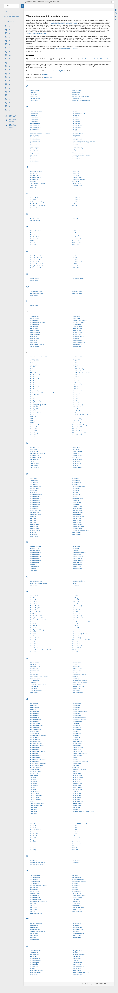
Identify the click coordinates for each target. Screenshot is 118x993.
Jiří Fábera (33, 241)
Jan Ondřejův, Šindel (78, 581)
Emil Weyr (33, 937)
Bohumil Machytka (35, 486)
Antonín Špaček (34, 713)
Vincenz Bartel (76, 98)
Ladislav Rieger (76, 668)
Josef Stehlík (76, 713)
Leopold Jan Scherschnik (79, 753)
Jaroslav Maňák (34, 528)
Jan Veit (32, 905)
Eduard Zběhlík (34, 956)
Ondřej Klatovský (77, 409)
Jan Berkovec (34, 155)
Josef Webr (75, 925)
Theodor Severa (77, 787)
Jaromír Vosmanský (36, 913)
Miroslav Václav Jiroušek (79, 320)
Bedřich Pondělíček (35, 606)
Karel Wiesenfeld (77, 927)
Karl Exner (75, 218)
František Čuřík (34, 179)
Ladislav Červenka (77, 177)
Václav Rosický (76, 684)
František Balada (35, 139)
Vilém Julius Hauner (78, 278)
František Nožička (35, 560)
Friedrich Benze (34, 145)
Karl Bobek (75, 137)
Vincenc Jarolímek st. (78, 342)
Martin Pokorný (76, 608)
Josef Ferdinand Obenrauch (38, 583)
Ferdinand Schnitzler (36, 743)
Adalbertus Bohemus (36, 111)
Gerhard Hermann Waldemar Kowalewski (42, 393)
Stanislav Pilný (76, 638)
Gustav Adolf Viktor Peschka (38, 620)
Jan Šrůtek (33, 789)
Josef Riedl (33, 688)
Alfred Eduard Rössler (36, 664)
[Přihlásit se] (112, 2)
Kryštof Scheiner (77, 741)
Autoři (5, 11)
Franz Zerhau (34, 966)
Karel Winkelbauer (77, 929)
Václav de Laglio (77, 459)
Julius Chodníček (77, 291)
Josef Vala (75, 883)
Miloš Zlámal (76, 956)
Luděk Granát (76, 263)
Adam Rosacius (34, 662)
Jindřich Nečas (34, 566)
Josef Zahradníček (35, 972)
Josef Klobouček (77, 357)
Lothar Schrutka (77, 755)
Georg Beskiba (34, 151)
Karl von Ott (75, 583)
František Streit (34, 761)
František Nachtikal (35, 552)
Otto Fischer (76, 233)
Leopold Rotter (76, 670)
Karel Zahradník (77, 950)
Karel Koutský (76, 375)
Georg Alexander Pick (36, 618)
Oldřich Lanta (76, 457)
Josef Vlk (75, 889)
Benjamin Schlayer (35, 729)
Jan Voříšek (33, 909)
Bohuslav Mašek (35, 488)
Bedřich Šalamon (35, 727)
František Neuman (35, 556)
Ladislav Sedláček (77, 747)
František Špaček (35, 757)
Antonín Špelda (34, 715)
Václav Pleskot (76, 644)
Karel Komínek (76, 371)
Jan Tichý (33, 850)
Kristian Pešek (76, 604)
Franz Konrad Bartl (35, 143)
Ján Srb (32, 787)
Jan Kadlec (33, 399)
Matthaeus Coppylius (78, 179)
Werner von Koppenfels (79, 433)
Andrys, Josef (76, 92)
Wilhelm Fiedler (76, 245)
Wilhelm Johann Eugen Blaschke (82, 155)
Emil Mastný (33, 490)
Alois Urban (33, 860)
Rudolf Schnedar (77, 775)
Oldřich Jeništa (76, 324)
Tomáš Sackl (76, 791)
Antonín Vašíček (35, 877)
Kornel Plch (75, 600)
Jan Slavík (33, 779)
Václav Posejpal (77, 646)
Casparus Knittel (35, 365)
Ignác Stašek (34, 775)
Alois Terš (33, 826)
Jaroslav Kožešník (35, 413)
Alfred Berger (34, 115)
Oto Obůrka (75, 585)
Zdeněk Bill (45, 74)
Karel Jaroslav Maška (78, 486)
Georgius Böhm (34, 149)
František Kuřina (35, 389)
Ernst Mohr (33, 492)
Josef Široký (33, 813)
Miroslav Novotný (77, 560)
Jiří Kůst (32, 423)
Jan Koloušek (34, 407)
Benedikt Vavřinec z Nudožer (38, 885)
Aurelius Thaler (34, 828)
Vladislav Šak (76, 809)
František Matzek (35, 504)
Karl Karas (75, 379)
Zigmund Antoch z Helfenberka (81, 100)
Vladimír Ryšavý (77, 688)
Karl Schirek (75, 735)
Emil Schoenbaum (35, 741)
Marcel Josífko (34, 346)
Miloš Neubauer (77, 558)
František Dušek (35, 204)
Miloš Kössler (76, 401)
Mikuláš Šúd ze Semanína (80, 761)
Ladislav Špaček (77, 751)
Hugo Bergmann (35, 153)
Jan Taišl (32, 844)
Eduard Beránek (35, 135)
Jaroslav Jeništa (35, 332)
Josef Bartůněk (76, 119)
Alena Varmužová (35, 875)
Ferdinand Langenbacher (37, 453)
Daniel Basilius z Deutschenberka (40, 133)
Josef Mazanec (76, 482)
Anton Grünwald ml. (36, 260)
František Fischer (35, 237)
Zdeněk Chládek (77, 293)
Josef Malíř (75, 478)
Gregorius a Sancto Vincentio (38, 901)
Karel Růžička (76, 664)
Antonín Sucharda (35, 719)
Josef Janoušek (34, 338)
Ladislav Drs (76, 204)
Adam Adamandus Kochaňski (38, 357)
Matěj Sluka (75, 757)
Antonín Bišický (34, 119)
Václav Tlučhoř (76, 842)
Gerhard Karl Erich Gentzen (38, 268)
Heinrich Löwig (34, 459)
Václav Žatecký (76, 970)
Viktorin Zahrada (77, 974)
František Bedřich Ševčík (37, 751)
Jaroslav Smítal (34, 797)
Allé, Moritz (75, 94)
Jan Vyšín (33, 911)
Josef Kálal (33, 431)
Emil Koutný (33, 369)
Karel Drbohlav (76, 200)
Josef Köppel (76, 359)
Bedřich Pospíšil (35, 608)
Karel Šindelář (76, 727)
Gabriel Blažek (34, 147)
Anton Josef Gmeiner (36, 256)
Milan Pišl (75, 612)
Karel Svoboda (76, 733)
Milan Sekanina (76, 763)
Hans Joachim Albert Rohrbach (39, 676)
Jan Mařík (33, 520)
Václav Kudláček (77, 427)
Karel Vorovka (76, 893)
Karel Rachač (34, 692)
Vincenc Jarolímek (77, 340)
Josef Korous (76, 361)
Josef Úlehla (76, 860)
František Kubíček (35, 387)
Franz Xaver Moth (35, 510)
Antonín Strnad (34, 717)
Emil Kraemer (34, 371)
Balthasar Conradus (36, 171)
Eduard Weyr (34, 933)
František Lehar (34, 455)
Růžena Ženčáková (78, 966)
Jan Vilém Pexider (35, 626)
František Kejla (34, 381)
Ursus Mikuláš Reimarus (79, 680)
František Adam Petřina (37, 616)
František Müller (35, 506)
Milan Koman (76, 397)
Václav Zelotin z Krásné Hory (80, 972)
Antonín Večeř (34, 879)
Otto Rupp (75, 676)
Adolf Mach (33, 478)
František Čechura (35, 177)
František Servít (34, 749)
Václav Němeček (77, 562)
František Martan (35, 496)
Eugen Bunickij (34, 137)
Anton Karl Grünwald (36, 257)
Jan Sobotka (34, 781)
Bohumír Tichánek (35, 830)
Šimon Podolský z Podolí (79, 634)
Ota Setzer (75, 767)
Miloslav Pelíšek (77, 614)
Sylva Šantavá (76, 785)
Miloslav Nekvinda (77, 556)
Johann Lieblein (34, 463)
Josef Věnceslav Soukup (79, 711)
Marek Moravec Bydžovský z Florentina (83, 141)
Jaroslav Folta (34, 239)
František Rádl (34, 670)
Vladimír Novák (76, 566)
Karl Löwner (75, 449)
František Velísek (35, 895)
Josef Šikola (33, 809)
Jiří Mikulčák (33, 534)
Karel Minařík (76, 488)
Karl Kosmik (75, 381)
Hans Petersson (35, 622)
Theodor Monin (76, 518)
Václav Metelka (76, 522)
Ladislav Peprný (77, 606)
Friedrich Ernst (34, 218)
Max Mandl (75, 500)
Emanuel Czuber (35, 175)
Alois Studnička (34, 707)
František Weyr (34, 939)
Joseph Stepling (77, 721)
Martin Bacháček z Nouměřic (80, 143)
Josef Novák (33, 570)
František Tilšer (34, 834)
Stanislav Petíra (77, 636)
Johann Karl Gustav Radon (38, 684)
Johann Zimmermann (36, 970)
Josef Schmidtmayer (36, 805)
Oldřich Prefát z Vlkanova (79, 618)
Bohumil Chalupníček (36, 293)
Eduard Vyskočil (34, 891)
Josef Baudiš (76, 121)
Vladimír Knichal (77, 429)
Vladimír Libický (77, 467)
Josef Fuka (33, 245)
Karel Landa (76, 447)
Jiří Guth (74, 257)
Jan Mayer (33, 522)
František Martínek (35, 498)
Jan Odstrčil (33, 585)
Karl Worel (75, 931)
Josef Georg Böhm (77, 133)
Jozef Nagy (75, 548)
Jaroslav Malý (34, 526)
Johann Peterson (35, 640)
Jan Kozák (33, 411)
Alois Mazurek (34, 480)
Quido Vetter (76, 903)
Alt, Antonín (33, 92)
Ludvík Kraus (76, 387)
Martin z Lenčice (77, 451)
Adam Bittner (34, 113)
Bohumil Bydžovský (35, 127)
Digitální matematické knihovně (37, 33)
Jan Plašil (33, 628)
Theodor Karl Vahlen (78, 907)
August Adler (34, 94)
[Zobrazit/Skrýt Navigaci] (22, 6)
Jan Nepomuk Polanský (37, 630)
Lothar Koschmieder (78, 385)
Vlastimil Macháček (78, 526)
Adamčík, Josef (76, 90)
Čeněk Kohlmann (35, 367)
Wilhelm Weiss (76, 937)
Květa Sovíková (76, 745)
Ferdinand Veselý (35, 893)
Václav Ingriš (34, 305)
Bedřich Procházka (35, 610)
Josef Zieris (33, 974)
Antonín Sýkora (34, 721)
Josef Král (75, 365)
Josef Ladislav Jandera (37, 344)
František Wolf (76, 923)
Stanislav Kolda (76, 423)
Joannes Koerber (35, 425)
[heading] (11, 26)
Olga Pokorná (76, 620)
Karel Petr (33, 652)
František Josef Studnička (37, 322)
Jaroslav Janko (34, 330)
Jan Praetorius (34, 636)
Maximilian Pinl (76, 610)
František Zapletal (35, 960)
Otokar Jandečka (77, 326)
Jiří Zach (32, 968)
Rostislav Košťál (77, 417)
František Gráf (34, 262)
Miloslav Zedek (76, 958)
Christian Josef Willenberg (37, 931)
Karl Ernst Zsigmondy (78, 954)
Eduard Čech (34, 173)
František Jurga (34, 324)
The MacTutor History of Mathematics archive (63, 23)
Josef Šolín (75, 709)
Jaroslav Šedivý (34, 793)
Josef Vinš (75, 887)
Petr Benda (75, 151)
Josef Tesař (75, 826)
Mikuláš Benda (76, 145)
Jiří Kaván (33, 419)
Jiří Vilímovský (76, 877)
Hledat (17, 6)
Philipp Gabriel (76, 268)
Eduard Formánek (35, 231)
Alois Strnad (33, 705)
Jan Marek (33, 518)
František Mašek (35, 500)
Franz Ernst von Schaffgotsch (38, 763)
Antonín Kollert (34, 359)
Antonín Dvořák (34, 198)
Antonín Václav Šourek (37, 725)
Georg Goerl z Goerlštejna (38, 265)
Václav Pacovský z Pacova (80, 642)
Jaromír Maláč (34, 524)
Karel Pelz (75, 596)
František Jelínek (35, 320)
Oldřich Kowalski (77, 407)
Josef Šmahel (76, 705)
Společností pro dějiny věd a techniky (66, 48)
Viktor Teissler (76, 848)
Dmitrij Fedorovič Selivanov (38, 735)
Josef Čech (33, 185)
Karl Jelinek (33, 342)
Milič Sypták (75, 765)
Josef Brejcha (76, 131)
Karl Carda (75, 175)
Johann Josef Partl (35, 638)
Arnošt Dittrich (34, 200)
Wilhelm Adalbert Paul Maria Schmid (83, 811)
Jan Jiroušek (34, 326)
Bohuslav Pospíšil (35, 612)
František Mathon (35, 502)
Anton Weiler (34, 925)
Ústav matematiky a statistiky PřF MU (55, 71)
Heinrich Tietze (34, 842)
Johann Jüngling (35, 334)
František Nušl (34, 562)
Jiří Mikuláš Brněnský (78, 113)
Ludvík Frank (76, 231)
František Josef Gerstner (37, 263)
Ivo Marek (33, 516)
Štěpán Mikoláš (76, 514)
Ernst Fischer (34, 235)
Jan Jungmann (34, 328)
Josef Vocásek (76, 891)
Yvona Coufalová (77, 185)
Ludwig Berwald (77, 139)
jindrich (32, 801)
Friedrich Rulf (34, 674)
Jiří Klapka (33, 421)
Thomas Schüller (77, 789)
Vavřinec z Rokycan (78, 686)
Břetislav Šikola (34, 731)
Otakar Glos (75, 265)
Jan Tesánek (34, 846)
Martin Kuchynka (77, 393)
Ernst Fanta (33, 233)
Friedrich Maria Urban (36, 864)
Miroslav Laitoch (77, 455)
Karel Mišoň (75, 490)
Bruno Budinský (34, 129)
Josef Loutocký (34, 467)
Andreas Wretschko (36, 923)
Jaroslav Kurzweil (35, 415)
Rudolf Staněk (76, 779)
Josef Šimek (33, 811)
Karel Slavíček (76, 729)
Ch (27, 287)
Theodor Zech (76, 968)
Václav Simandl (76, 793)
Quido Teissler (76, 838)
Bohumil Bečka (34, 125)
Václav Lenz (76, 465)
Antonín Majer (34, 482)
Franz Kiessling (34, 391)
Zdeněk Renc (76, 690)
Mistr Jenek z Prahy (78, 322)
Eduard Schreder (35, 739)
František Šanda (35, 747)
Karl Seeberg (76, 737)
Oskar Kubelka (76, 411)
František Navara (35, 554)
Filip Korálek (33, 373)
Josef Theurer (76, 830)
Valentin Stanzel (77, 803)
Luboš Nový (75, 550)
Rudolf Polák (76, 630)
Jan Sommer (34, 785)
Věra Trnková (76, 846)
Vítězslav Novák (77, 564)
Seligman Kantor (77, 421)
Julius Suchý (76, 723)
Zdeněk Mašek (76, 532)
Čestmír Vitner (34, 889)
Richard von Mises (77, 512)
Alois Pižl (32, 598)
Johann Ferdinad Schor (37, 803)
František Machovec (36, 494)
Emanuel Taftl (34, 832)
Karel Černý (33, 187)
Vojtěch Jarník (76, 346)
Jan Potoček (33, 634)
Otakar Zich (75, 960)
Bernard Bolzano (35, 123)
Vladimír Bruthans (77, 153)
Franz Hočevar (34, 278)
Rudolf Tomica (76, 840)
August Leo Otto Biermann (80, 149)
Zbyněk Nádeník (77, 568)
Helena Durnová (48, 77)
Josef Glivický (76, 260)
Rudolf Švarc (76, 781)
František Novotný (35, 558)
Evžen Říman (34, 668)
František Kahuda (35, 377)
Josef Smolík (76, 707)
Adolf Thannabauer (35, 824)
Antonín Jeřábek (35, 316)
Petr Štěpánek (76, 773)
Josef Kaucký (34, 433)
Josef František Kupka (78, 369)
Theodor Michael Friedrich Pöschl (82, 640)
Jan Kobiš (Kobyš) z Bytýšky (38, 405)
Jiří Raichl (33, 682)
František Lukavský (35, 457)
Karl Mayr (75, 496)
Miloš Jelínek (76, 318)
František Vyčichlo (35, 899)
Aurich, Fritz (33, 96)
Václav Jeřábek (76, 330)
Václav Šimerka (76, 795)
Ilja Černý (33, 181)
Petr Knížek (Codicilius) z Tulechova (82, 415)
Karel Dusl (75, 202)
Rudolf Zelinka (76, 964)
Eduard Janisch (34, 318)
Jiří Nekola (33, 568)
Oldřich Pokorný (77, 616)
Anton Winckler (34, 927)
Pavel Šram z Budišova (79, 769)
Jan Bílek (33, 157)
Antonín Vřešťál (34, 883)
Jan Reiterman (34, 680)
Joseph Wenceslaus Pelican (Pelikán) (41, 650)
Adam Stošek (34, 703)
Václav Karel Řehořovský (79, 425)
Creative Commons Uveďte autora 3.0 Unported (94, 59)
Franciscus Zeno (35, 958)
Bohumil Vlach (34, 887)
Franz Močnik (34, 508)
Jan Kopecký (34, 409)
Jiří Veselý (75, 875)
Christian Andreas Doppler (38, 202)
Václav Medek (76, 520)
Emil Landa (33, 449)
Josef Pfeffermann (35, 642)
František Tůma (34, 836)
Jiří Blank (75, 111)
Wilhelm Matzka (77, 528)
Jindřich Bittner (34, 161)
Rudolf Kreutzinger (77, 419)
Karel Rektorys (76, 662)
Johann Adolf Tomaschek (79, 824)
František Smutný (35, 755)
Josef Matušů (76, 480)
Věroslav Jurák (76, 334)
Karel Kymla (75, 377)
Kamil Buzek (76, 135)
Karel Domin (33, 208)
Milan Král (75, 399)
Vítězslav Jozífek (77, 344)
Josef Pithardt (34, 644)
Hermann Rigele (35, 678)
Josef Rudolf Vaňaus (36, 690)
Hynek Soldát (34, 773)
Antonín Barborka (35, 117)
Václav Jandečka (77, 328)
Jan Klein (33, 403)
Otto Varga (75, 899)
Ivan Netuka (33, 564)
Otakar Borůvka (77, 147)
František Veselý (35, 897)
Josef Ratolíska (34, 686)
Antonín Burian (34, 121)
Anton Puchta (34, 602)
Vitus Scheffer (76, 807)
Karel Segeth (76, 725)
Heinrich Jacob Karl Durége (38, 206)
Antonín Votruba (35, 881)
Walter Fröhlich (76, 243)
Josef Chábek (34, 295)
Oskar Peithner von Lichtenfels (81, 622)
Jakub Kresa (34, 397)
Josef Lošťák (34, 465)
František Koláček (35, 383)
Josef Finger (34, 243)
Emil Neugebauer (35, 550)
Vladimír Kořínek (77, 431)
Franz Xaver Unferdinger (37, 862)
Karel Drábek (76, 198)
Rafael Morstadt (77, 508)
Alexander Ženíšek (35, 950)
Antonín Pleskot (34, 600)
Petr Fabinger (76, 237)
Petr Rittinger (76, 678)
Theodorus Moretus (78, 516)
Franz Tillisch (34, 838)
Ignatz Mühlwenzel (35, 514)
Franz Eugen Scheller (36, 765)
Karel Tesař (75, 834)
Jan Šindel (33, 777)
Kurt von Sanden (77, 743)
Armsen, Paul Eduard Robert (80, 96)
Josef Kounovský (77, 363)
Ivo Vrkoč (33, 903)
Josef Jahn (33, 336)
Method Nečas (76, 554)
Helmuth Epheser (35, 220)
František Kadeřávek (36, 375)
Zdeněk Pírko (76, 652)
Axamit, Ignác (34, 100)
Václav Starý (76, 799)
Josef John (33, 340)
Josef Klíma (33, 437)
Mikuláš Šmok (76, 759)
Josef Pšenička (34, 648)
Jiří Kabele (33, 417)
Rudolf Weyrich (76, 935)
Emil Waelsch (34, 935)
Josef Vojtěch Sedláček (79, 719)
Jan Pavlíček (34, 624)
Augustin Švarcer (35, 723)
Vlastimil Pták (76, 650)
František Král (34, 385)
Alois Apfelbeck (34, 90)
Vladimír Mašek (76, 524)
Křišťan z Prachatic (77, 602)
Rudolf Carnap (76, 183)
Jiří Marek (33, 532)
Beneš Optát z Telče (36, 581)
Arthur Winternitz (35, 929)
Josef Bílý (75, 129)
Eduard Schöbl (34, 737)
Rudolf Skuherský (77, 777)
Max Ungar (75, 862)
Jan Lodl (32, 461)
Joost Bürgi (75, 115)
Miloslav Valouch (77, 897)
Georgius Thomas (35, 840)
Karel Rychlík (76, 666)
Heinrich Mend (34, 512)
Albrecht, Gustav (35, 98)
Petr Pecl (75, 626)
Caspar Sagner (34, 733)
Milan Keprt (75, 395)
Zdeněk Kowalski (77, 435)
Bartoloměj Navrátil (35, 546)
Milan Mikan (75, 504)
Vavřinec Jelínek (77, 332)
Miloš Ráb (75, 672)
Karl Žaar (75, 952)
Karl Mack (75, 492)
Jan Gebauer (76, 256)
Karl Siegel (75, 739)
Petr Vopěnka (76, 901)
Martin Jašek (76, 316)
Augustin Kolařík (35, 361)
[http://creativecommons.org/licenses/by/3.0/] (30, 55)
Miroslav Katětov (77, 403)
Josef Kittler (33, 435)
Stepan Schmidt (77, 783)
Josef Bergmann (77, 125)
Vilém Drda (75, 206)
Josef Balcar (76, 117)
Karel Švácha (76, 731)
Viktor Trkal (75, 850)
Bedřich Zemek (34, 954)
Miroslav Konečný (77, 405)
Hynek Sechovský (35, 771)
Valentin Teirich (76, 844)
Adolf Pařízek (34, 596)
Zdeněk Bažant (76, 157)
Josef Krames (76, 367)
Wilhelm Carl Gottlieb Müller (80, 530)
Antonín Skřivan (34, 711)
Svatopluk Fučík (77, 239)
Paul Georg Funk (77, 235)
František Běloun (35, 141)
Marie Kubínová (77, 391)
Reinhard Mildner (77, 510)
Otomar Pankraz (77, 624)
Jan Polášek (33, 632)
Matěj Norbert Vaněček (79, 552)
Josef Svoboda (76, 715)
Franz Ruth (33, 672)
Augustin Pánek (34, 604)
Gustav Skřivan (34, 769)
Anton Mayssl (34, 484)
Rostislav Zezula (77, 962)
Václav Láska (76, 461)
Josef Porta (33, 646)
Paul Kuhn (75, 413)
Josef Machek (34, 536)
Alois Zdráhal (34, 952)
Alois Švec (33, 709)
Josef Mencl (75, 484)
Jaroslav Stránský (35, 799)
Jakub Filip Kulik (35, 395)
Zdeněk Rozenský (77, 692)
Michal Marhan (76, 502)
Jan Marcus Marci (77, 498)
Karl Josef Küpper (77, 383)
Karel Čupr (75, 173)
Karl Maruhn (76, 494)
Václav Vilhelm (76, 909)
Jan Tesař (33, 848)
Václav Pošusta (76, 648)
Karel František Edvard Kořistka (81, 373)
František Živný (34, 964)
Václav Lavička (76, 463)
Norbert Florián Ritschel (79, 674)
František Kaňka (35, 379)
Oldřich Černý (76, 181)
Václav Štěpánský (77, 801)
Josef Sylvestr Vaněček (79, 717)
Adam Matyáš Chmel (36, 291)
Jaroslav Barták (34, 159)
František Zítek (34, 962)
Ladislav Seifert (76, 749)
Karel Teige (75, 832)
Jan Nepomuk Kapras (36, 401)
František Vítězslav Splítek (38, 759)
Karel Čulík (75, 171)
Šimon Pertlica (76, 632)
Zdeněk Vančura (77, 911)
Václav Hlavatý (34, 280)
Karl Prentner (34, 614)
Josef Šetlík (33, 807)
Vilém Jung (75, 338)
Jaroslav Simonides (36, 795)
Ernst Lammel (34, 451)
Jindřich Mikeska (35, 530)
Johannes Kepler (35, 427)
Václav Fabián (76, 241)
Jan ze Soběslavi (35, 791)
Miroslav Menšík (77, 506)
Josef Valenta (76, 885)
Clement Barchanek (36, 131)
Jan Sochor (33, 783)
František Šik (34, 753)
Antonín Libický (34, 447)
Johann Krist (34, 429)
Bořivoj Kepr (33, 363)
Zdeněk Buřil (76, 159)
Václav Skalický (76, 797)
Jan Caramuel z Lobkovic (37, 183)
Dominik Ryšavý (35, 666)
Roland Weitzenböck (78, 933)
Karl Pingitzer (76, 598)
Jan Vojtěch (33, 907)
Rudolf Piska (76, 628)
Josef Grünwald (77, 262)
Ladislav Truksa (77, 836)
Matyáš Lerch (76, 453)
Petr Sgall (75, 771)
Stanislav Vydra (76, 905)
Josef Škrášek (76, 703)
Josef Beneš (76, 123)
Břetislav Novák (34, 548)
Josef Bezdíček (76, 127)
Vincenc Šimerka (77, 805)
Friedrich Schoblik (35, 767)
